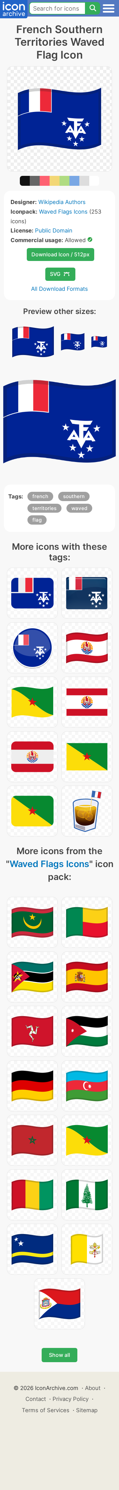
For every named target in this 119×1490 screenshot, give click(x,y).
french (40, 496)
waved (79, 508)
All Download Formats (59, 288)
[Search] (92, 8)
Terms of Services (45, 1410)
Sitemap (87, 1410)
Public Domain (53, 230)
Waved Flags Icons (63, 211)
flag (37, 520)
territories (44, 508)
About (92, 1388)
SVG (55, 274)
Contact (35, 1399)
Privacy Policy (71, 1399)
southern (74, 496)
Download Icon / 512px (60, 254)
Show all (59, 1355)
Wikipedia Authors (62, 202)
